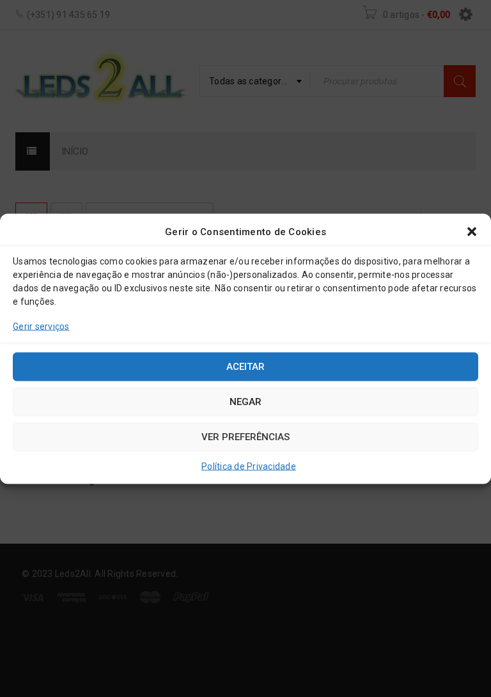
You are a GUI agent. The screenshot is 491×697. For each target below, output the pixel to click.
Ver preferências (245, 437)
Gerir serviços (41, 326)
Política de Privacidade (248, 466)
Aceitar (245, 366)
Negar (245, 402)
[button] (471, 231)
